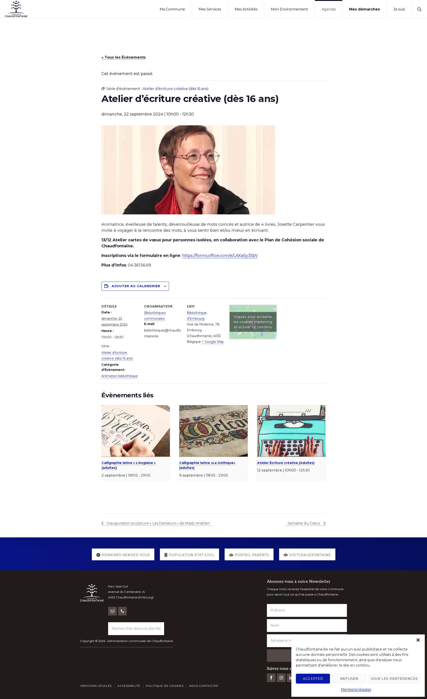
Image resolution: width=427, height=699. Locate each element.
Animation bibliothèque (119, 376)
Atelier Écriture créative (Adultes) (285, 463)
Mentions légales (356, 689)
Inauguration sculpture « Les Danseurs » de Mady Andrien (158, 523)
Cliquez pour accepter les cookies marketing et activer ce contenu (253, 322)
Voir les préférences (394, 679)
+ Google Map (213, 342)
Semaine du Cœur (304, 523)
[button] (418, 640)
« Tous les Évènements (123, 57)
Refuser (349, 679)
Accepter (313, 679)
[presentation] (136, 431)
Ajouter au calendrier (136, 286)
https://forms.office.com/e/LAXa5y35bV (220, 255)
